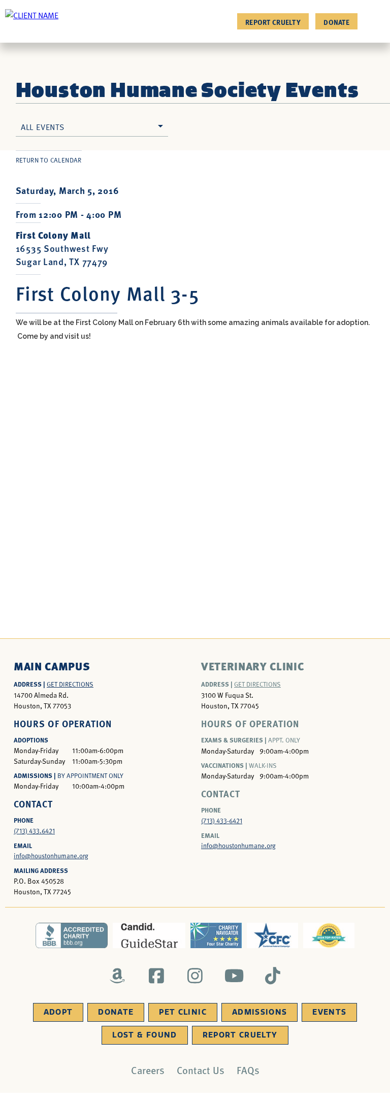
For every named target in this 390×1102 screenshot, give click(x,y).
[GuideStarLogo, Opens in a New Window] (149, 935)
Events (329, 1012)
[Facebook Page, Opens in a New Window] (156, 975)
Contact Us (200, 1070)
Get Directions (70, 684)
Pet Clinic (183, 1012)
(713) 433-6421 (221, 820)
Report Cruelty (273, 22)
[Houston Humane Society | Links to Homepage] (31, 14)
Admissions (259, 1012)
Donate (336, 22)
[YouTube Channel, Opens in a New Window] (234, 975)
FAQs (248, 1070)
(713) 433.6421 (34, 830)
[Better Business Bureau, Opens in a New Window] (72, 935)
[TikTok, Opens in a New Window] (273, 975)
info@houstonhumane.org (51, 855)
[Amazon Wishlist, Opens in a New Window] (117, 975)
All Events (42, 126)
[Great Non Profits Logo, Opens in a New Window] (328, 935)
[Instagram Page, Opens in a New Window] (195, 975)
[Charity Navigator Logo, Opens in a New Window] (216, 935)
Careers (148, 1070)
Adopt (58, 1012)
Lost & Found (144, 1035)
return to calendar (49, 160)
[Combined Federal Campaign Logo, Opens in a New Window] (272, 935)
